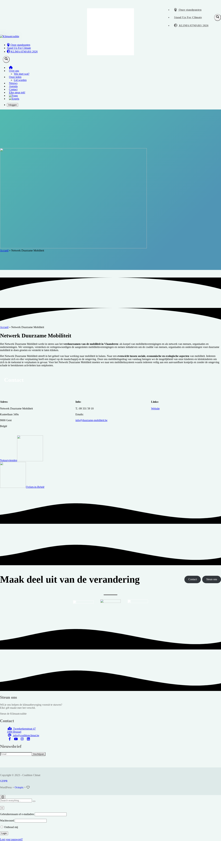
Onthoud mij (10, 827)
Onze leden (15, 76)
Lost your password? (11, 839)
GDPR (4, 781)
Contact (13, 89)
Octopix (19, 787)
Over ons (14, 70)
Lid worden (20, 80)
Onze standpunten (190, 9)
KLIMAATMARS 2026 (193, 25)
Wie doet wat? (21, 73)
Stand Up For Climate (188, 17)
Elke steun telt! (17, 92)
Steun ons (211, 579)
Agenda (13, 86)
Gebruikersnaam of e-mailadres (17, 814)
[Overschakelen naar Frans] (13, 95)
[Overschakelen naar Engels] (14, 98)
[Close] (3, 797)
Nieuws (13, 83)
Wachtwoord (7, 820)
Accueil (4, 250)
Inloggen (12, 105)
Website (155, 408)
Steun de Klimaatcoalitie (13, 713)
